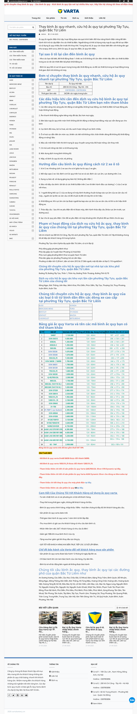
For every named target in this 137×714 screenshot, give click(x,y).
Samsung (13, 194)
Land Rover (14, 149)
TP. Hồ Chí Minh (15, 68)
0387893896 (70, 90)
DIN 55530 (52, 351)
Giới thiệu (89, 18)
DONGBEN (13, 161)
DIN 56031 (53, 364)
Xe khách (13, 226)
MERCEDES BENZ (46, 308)
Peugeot (12, 177)
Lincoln (12, 157)
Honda (12, 120)
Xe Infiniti (13, 234)
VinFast (12, 96)
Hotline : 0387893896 (101, 679)
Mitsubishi (13, 169)
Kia (10, 145)
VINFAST (42, 315)
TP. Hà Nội (13, 64)
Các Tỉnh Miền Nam (17, 59)
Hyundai (12, 129)
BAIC (11, 238)
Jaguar (12, 141)
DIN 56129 (53, 367)
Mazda (12, 165)
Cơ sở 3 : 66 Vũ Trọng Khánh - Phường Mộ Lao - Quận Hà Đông (110, 693)
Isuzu (11, 137)
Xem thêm (97, 703)
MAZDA (73, 315)
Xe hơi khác (14, 218)
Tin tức (64, 18)
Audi (11, 80)
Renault (12, 185)
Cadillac (12, 104)
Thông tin (53, 664)
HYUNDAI (74, 312)
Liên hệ (102, 18)
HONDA (73, 305)
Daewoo (12, 116)
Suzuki (12, 206)
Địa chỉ (94, 664)
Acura (11, 92)
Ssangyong (14, 198)
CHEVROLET (44, 318)
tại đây (88, 482)
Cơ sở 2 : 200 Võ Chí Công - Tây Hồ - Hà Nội (111, 683)
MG (10, 133)
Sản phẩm (50, 18)
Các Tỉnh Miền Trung (17, 55)
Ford (11, 124)
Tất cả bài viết (123, 608)
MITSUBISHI (75, 318)
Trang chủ (36, 18)
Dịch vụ (75, 18)
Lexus (11, 153)
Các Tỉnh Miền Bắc (16, 51)
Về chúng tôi (13, 664)
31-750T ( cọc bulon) (53, 410)
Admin (43, 34)
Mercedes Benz (15, 84)
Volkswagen (14, 214)
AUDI (41, 305)
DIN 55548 (53, 355)
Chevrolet (13, 108)
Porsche (12, 181)
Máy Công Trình (15, 222)
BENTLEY (42, 312)
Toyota (12, 210)
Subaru (12, 202)
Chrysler (13, 112)
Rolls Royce (14, 189)
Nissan (12, 173)
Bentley (12, 88)
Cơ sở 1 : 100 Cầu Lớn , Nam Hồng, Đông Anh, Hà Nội (110, 673)
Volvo (11, 230)
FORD (72, 308)
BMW (11, 100)
